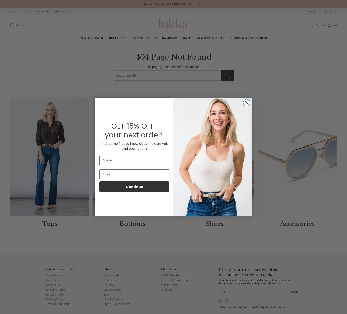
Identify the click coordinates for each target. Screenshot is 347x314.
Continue (134, 186)
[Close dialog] (246, 102)
